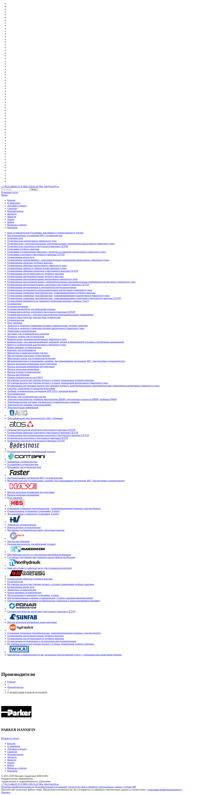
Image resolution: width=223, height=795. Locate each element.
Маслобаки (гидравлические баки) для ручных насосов (35, 530)
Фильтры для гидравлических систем (26, 396)
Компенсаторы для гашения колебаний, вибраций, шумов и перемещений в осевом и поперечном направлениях (65, 342)
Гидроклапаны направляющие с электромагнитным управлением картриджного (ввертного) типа (58, 260)
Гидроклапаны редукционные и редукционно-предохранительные (41, 287)
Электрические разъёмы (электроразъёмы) (29, 404)
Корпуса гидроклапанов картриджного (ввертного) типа (36, 344)
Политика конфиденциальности (17, 787)
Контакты (12, 227)
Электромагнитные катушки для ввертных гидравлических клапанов (43, 402)
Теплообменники (16, 394)
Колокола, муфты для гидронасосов (25, 336)
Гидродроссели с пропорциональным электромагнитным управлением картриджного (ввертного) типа (61, 243)
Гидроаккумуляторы (17, 306)
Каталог (11, 200)
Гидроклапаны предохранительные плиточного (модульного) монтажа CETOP (48, 284)
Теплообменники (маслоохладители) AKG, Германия (35, 418)
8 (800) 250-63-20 (29, 186)
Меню (4, 195)
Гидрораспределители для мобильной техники (31, 309)
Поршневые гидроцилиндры (22, 461)
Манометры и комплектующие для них (27, 353)
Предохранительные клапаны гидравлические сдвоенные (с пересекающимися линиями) (53, 600)
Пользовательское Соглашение (51, 787)
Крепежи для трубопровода (21, 350)
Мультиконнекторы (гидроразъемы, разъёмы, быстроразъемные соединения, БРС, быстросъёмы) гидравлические (66, 361)
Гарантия (12, 208)
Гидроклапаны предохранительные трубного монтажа (35, 276)
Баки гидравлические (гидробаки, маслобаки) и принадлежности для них (45, 232)
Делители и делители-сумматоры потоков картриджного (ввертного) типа (45, 328)
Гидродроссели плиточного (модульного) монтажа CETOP (37, 246)
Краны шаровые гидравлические (24, 347)
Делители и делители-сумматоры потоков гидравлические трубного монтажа (47, 325)
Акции (10, 219)
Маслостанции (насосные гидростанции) (28, 355)
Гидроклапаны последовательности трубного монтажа (35, 273)
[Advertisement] (19, 663)
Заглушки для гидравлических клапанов (28, 333)
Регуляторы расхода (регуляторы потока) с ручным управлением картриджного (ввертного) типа (57, 383)
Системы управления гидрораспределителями (31, 388)
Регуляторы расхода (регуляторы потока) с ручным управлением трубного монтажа (50, 380)
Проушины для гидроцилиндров (24, 467)
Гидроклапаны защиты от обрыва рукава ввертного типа (36, 268)
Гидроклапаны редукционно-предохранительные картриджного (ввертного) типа (49, 290)
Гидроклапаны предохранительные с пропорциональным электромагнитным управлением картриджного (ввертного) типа (71, 282)
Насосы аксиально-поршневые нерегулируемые (32, 364)
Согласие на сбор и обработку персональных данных (95, 787)
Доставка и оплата (16, 205)
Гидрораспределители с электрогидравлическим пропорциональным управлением (50, 314)
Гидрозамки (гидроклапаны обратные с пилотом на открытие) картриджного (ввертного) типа (56, 252)
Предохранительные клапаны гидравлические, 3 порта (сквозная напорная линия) (50, 598)
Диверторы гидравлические (21, 331)
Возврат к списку (10, 738)
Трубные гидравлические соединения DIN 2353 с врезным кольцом (42, 391)
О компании (13, 203)
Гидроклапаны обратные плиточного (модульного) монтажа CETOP (42, 271)
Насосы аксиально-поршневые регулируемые (30, 366)
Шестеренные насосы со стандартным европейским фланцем (39, 554)
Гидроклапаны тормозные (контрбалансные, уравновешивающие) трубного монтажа (51, 293)
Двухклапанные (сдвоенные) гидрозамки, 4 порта (33, 514)
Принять (5, 792)
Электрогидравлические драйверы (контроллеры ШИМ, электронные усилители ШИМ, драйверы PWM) (62, 399)
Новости (11, 216)
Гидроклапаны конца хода (20, 257)
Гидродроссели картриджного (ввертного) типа (32, 241)
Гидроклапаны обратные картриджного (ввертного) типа (37, 265)
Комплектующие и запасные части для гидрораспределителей (39, 568)
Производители (15, 211)
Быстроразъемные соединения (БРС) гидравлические (35, 235)
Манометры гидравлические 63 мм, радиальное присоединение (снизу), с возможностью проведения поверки (64, 654)
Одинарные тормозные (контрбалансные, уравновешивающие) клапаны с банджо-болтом (53, 508)
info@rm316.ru (51, 186)
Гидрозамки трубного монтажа (23, 249)
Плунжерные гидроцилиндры (22, 464)
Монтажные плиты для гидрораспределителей (31, 358)
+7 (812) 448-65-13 (10, 186)
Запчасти (12, 214)
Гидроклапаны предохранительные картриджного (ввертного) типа (42, 279)
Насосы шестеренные (18, 374)
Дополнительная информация (22, 407)
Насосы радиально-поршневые (23, 369)
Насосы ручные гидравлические (24, 372)
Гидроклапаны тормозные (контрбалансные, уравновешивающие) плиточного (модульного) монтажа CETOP (64, 298)
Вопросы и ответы (17, 225)
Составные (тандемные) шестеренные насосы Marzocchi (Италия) (41, 557)
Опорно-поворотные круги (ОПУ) (25, 377)
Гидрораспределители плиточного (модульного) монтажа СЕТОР (41, 312)
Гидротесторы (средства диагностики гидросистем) (34, 317)
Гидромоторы (14, 303)
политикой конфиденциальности (165, 789)
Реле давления (14, 323)
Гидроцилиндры (15, 320)
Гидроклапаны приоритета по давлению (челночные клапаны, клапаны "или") (48, 301)
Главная (11, 681)
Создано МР (129, 787)
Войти (10, 222)
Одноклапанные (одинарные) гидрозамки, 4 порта (33, 511)
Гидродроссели (15, 238)
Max (41, 186)
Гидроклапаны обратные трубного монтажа (30, 262)
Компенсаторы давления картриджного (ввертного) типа (36, 339)
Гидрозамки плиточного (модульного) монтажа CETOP (36, 254)
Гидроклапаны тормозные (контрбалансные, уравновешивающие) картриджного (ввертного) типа (58, 295)
